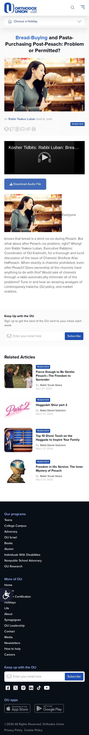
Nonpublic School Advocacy (23, 561)
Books (8, 543)
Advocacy (10, 532)
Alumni (8, 549)
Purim (11, 54)
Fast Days (14, 87)
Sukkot (12, 38)
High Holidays (17, 30)
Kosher (9, 591)
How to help (12, 649)
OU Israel (10, 538)
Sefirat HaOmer (18, 70)
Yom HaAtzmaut (15, 134)
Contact (9, 632)
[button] (44, 157)
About (8, 614)
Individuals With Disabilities (22, 555)
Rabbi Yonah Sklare (51, 385)
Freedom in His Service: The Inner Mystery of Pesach (59, 469)
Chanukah (14, 46)
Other (12, 95)
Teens (8, 520)
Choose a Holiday (25, 21)
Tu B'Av (13, 116)
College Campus (15, 526)
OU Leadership (14, 626)
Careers (9, 655)
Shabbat (13, 103)
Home (8, 585)
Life (6, 608)
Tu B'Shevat (16, 123)
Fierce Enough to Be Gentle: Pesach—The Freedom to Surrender (55, 376)
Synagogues (12, 620)
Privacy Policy (13, 730)
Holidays (10, 603)
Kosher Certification (17, 597)
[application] (44, 157)
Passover (14, 63)
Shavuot (13, 79)
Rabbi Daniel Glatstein (53, 410)
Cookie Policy (33, 730)
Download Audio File (27, 184)
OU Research (13, 567)
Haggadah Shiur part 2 (51, 405)
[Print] (34, 129)
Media (8, 637)
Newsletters (12, 643)
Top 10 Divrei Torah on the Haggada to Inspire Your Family (57, 438)
